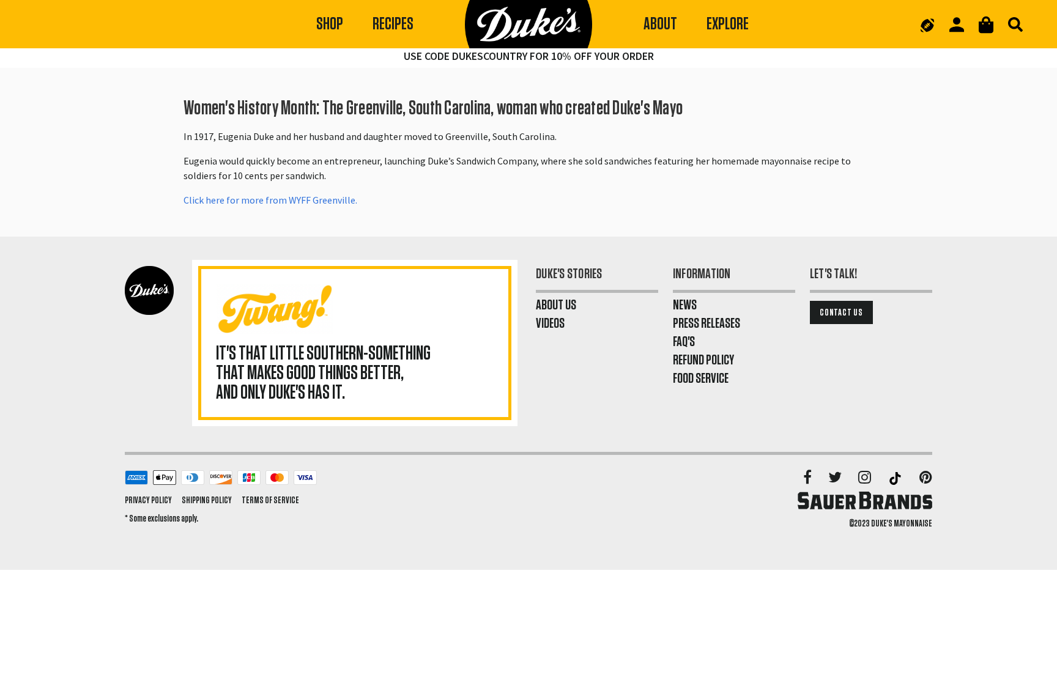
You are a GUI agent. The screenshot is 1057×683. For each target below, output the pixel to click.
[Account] (956, 24)
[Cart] (986, 24)
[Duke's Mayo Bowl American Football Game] (927, 24)
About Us (556, 305)
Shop (329, 24)
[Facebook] (808, 478)
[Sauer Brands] (865, 500)
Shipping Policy (207, 500)
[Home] (528, 24)
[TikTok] (896, 478)
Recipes (393, 24)
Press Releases (706, 323)
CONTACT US (841, 312)
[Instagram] (865, 478)
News (685, 305)
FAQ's (684, 341)
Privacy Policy (148, 500)
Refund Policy (703, 360)
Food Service (701, 378)
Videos (550, 323)
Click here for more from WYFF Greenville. (271, 200)
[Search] (1015, 24)
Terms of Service (270, 500)
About (660, 24)
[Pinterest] (925, 478)
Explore (728, 24)
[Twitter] (836, 478)
